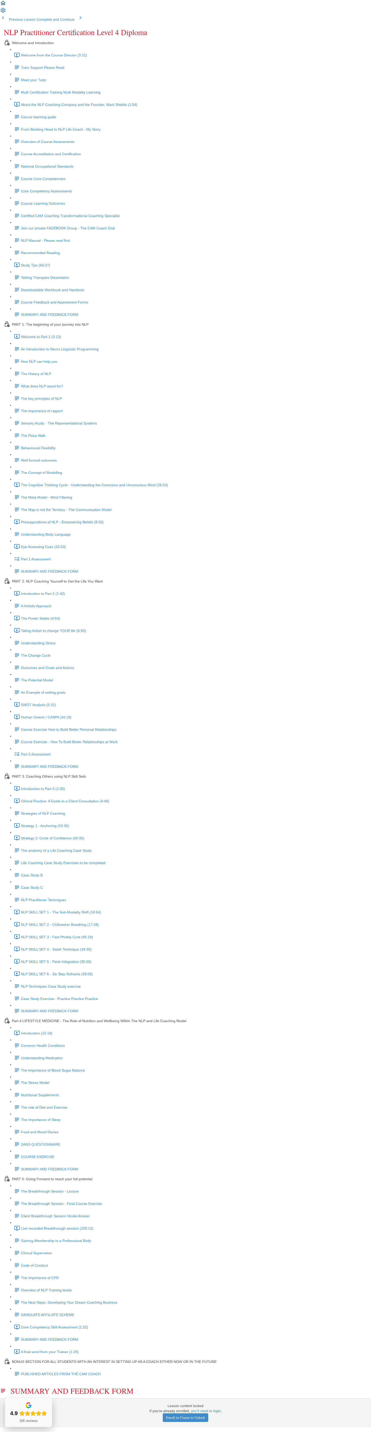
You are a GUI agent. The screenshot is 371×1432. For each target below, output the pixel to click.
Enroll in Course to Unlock (185, 1417)
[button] (3, 5)
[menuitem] (3, 12)
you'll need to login (206, 1411)
